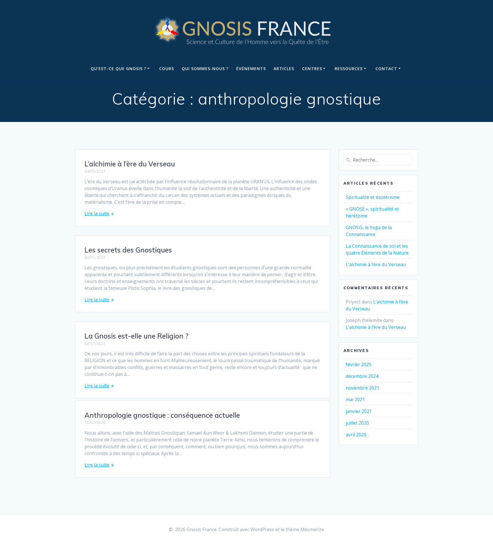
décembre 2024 (362, 376)
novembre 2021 (362, 388)
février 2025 (358, 364)
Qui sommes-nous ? (205, 68)
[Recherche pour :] (378, 160)
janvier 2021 (359, 411)
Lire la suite (96, 213)
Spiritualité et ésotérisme (373, 197)
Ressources (349, 68)
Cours (166, 68)
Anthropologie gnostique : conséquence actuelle (162, 415)
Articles (284, 68)
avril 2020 (356, 434)
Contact (386, 68)
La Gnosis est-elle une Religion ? (136, 336)
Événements (251, 68)
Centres (312, 68)
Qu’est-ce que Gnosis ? (118, 68)
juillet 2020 (357, 423)
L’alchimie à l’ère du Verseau (129, 164)
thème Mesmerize (305, 529)
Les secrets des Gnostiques (128, 250)
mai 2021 (355, 399)
